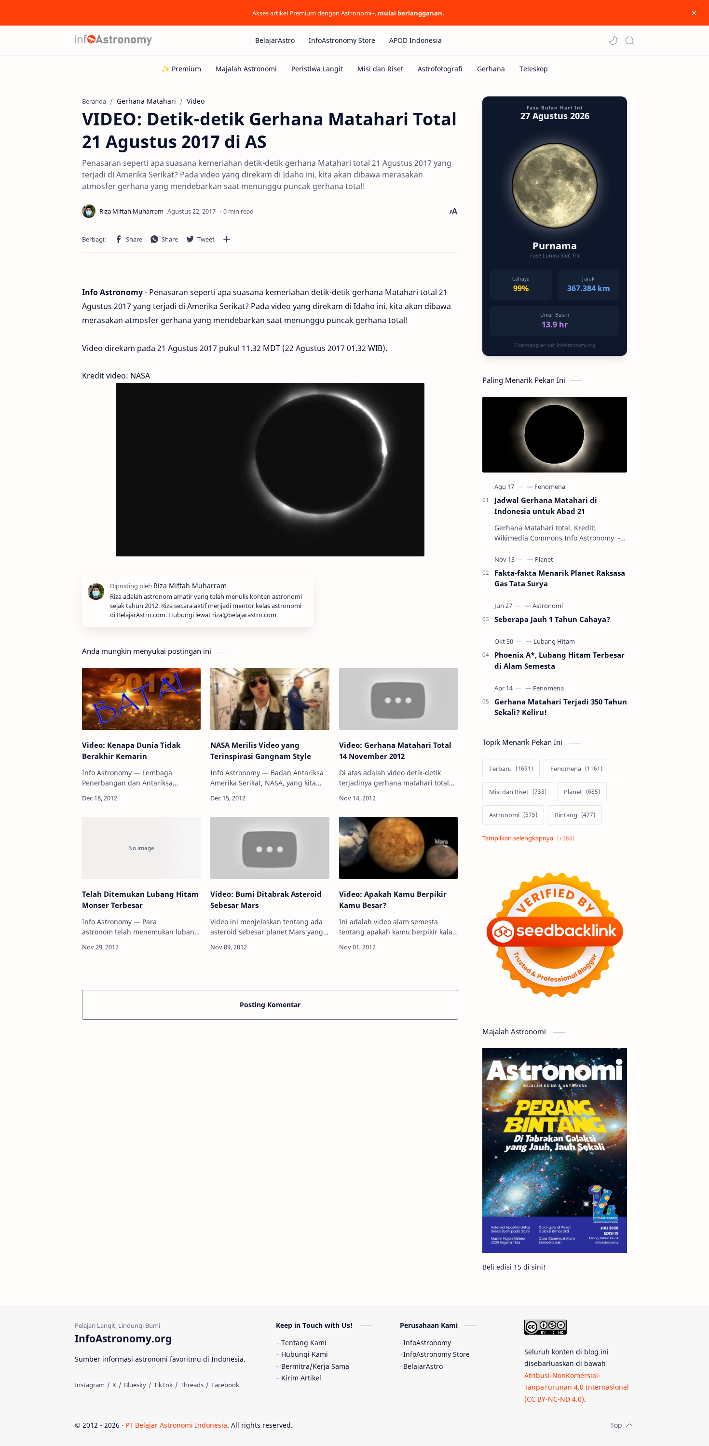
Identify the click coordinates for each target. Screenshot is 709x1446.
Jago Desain (358, 1425)
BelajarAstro (423, 1366)
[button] (613, 40)
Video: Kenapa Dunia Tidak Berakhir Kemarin (131, 750)
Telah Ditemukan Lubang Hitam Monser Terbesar (140, 899)
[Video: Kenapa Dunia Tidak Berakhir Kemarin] (141, 699)
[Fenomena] (549, 486)
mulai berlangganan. (411, 13)
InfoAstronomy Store (436, 1354)
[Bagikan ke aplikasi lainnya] (226, 239)
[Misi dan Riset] (380, 68)
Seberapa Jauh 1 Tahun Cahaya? (552, 619)
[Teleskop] (533, 68)
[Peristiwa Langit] (317, 68)
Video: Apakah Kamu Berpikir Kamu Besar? (393, 899)
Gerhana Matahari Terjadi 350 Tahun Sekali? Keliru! (560, 707)
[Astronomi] (547, 605)
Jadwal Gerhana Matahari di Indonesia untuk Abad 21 (545, 505)
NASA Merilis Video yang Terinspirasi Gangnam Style (260, 750)
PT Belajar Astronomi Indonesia (176, 1425)
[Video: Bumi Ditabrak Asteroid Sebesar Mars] (269, 848)
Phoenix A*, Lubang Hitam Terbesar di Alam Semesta (559, 660)
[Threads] (192, 1385)
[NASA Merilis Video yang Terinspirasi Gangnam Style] (269, 699)
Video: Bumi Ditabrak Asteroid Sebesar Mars (266, 899)
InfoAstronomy (427, 1342)
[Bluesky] (135, 1385)
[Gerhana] (491, 68)
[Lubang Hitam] (554, 641)
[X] (114, 1385)
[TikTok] (163, 1385)
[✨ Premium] (181, 68)
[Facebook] (225, 1385)
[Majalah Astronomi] (246, 68)
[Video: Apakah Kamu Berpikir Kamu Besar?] (398, 848)
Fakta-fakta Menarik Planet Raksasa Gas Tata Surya (559, 578)
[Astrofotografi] (440, 68)
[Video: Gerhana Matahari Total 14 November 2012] (398, 699)
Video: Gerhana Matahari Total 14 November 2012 (395, 750)
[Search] (629, 40)
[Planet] (544, 559)
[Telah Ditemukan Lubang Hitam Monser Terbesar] (141, 848)
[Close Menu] (694, 13)
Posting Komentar (270, 1004)
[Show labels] (530, 838)
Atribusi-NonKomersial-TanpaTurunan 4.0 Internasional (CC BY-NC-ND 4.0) (576, 1387)
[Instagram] (90, 1385)
